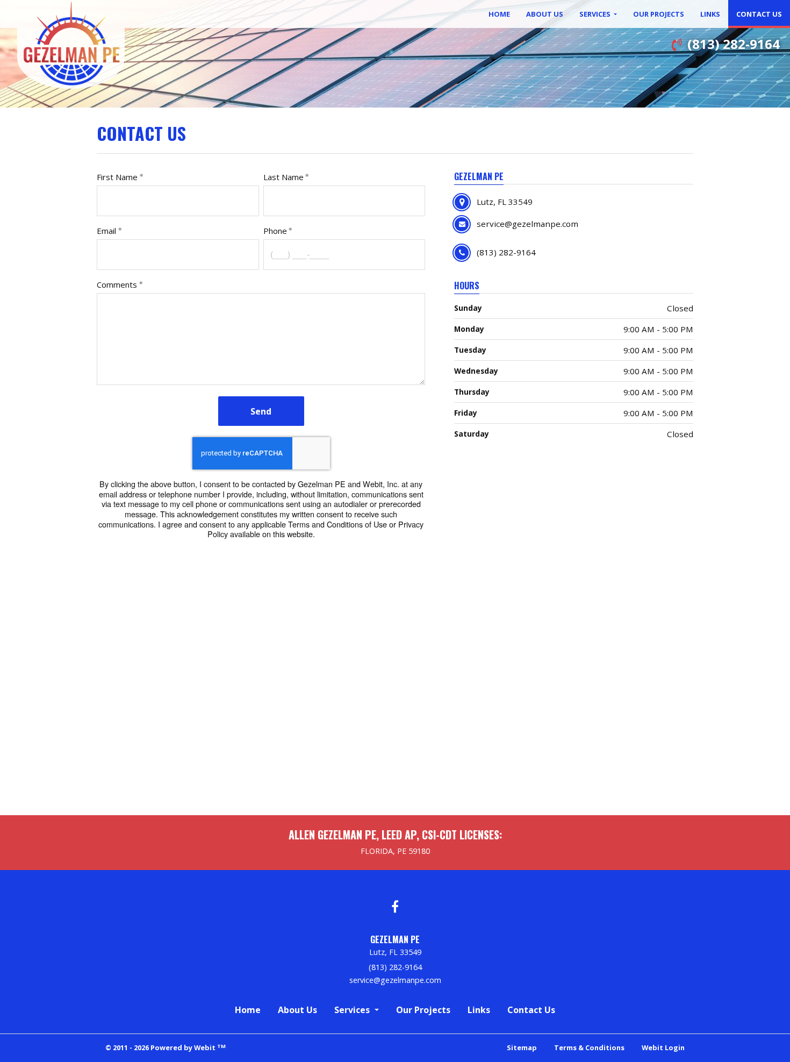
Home (499, 14)
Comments (117, 284)
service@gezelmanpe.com (395, 980)
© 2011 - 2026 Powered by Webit (165, 1048)
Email (106, 230)
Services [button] (595, 14)
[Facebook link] (395, 907)
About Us (544, 14)
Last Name (283, 177)
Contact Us (763, 14)
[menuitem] (499, 14)
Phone (275, 230)
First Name (117, 177)
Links (710, 14)
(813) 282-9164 (733, 44)
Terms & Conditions (589, 1047)
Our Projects (658, 14)
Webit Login (663, 1047)
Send (260, 411)
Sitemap (522, 1047)
